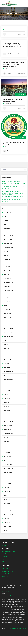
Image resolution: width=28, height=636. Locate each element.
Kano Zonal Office (6, 568)
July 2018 (6, 519)
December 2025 (8, 236)
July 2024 (6, 298)
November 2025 (8, 240)
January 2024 (8, 321)
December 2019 (8, 468)
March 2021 (7, 410)
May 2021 (6, 402)
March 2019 (7, 503)
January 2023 (7, 364)
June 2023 (7, 344)
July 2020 (6, 441)
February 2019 (8, 507)
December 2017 (8, 526)
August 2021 (7, 391)
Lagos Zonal (5, 576)
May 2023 (6, 348)
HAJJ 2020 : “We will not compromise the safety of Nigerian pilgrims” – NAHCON (12, 45)
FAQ (3, 561)
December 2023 (8, 325)
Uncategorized (8, 103)
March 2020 (7, 457)
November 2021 (8, 379)
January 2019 (7, 511)
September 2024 (8, 290)
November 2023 (8, 329)
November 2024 (8, 282)
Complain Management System (9, 553)
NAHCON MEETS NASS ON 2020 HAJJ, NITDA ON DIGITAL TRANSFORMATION (13, 64)
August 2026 (7, 213)
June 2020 (7, 445)
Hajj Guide (4, 556)
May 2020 (7, 449)
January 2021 (7, 418)
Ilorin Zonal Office (6, 579)
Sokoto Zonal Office (6, 573)
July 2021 (6, 395)
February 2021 (8, 414)
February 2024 (8, 317)
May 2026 (6, 224)
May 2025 (7, 263)
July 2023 (6, 340)
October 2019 (8, 476)
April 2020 (7, 453)
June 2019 (7, 491)
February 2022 (8, 375)
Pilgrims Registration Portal (8, 551)
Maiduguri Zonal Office (7, 571)
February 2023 (8, 360)
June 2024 (7, 302)
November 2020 (8, 426)
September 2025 (8, 247)
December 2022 (8, 367)
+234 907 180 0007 (6, 591)
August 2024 (7, 294)
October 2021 (8, 383)
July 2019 (6, 488)
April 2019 (7, 499)
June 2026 (7, 220)
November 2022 (8, 371)
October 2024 (8, 286)
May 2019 (6, 495)
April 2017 (7, 530)
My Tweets (4, 545)
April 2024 (7, 309)
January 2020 (8, 464)
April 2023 (7, 352)
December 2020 (8, 422)
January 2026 (7, 232)
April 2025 (7, 267)
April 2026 (7, 228)
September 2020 (8, 433)
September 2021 (8, 387)
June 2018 (7, 522)
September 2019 (8, 480)
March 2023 (7, 356)
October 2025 (8, 244)
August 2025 (7, 251)
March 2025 (7, 271)
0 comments (22, 34)
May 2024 (7, 305)
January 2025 (8, 278)
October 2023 (8, 333)
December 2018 (8, 515)
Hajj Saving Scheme (6, 559)
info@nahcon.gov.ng (6, 595)
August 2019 (7, 484)
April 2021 (7, 406)
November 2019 (8, 472)
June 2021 (7, 398)
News (6, 29)
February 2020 (8, 460)
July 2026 (6, 216)
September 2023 (8, 336)
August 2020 (7, 437)
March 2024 (7, 313)
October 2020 (8, 429)
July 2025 (6, 255)
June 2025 (7, 259)
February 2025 (8, 274)
